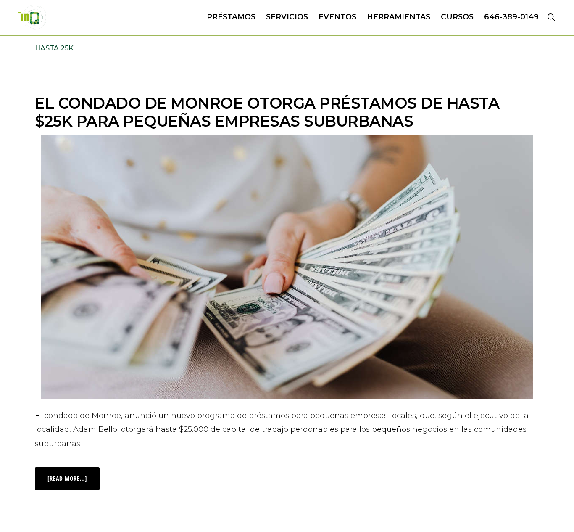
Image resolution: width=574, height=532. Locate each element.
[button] (551, 17)
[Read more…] (73, 474)
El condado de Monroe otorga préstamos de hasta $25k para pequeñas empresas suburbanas (267, 112)
